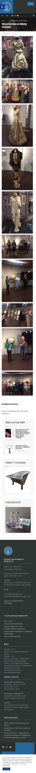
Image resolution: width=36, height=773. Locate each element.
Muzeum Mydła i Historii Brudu (13, 624)
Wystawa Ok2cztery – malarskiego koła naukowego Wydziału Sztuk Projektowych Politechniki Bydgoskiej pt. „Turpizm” (22, 434)
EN (7, 15)
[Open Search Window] (33, 15)
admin (15, 34)
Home (3, 20)
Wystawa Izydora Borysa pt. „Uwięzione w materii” (22, 447)
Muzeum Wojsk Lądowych (12, 636)
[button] (2, 6)
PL (2, 15)
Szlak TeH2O (8, 621)
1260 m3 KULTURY (15, 422)
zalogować (13, 411)
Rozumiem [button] (6, 769)
